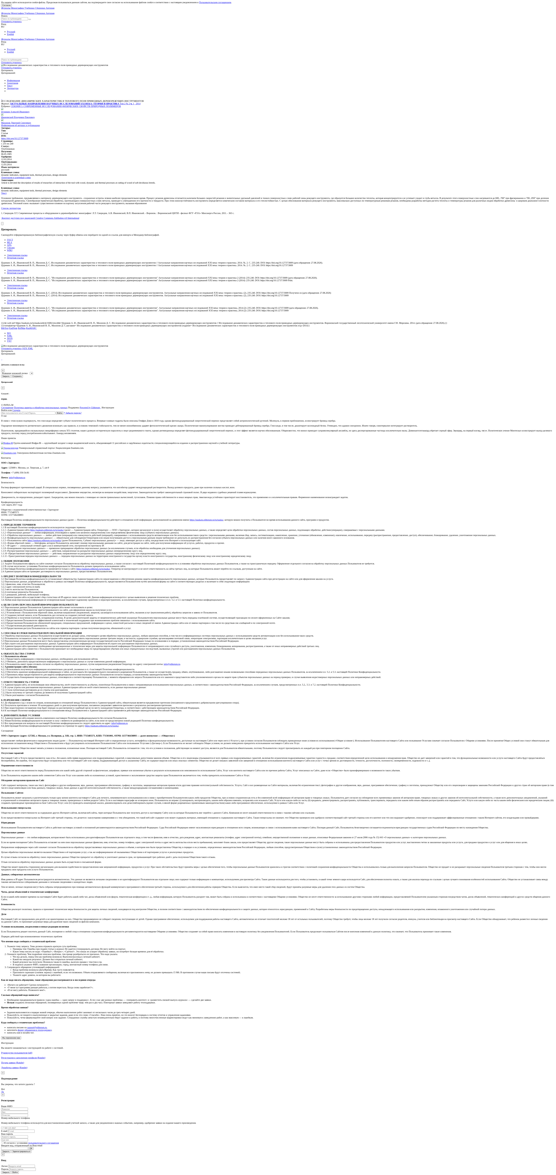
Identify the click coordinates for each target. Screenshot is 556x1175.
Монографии (17, 8)
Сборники (40, 8)
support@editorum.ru (37, 1027)
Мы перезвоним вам (11, 1038)
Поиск (4, 16)
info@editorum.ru (17, 477)
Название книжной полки (15, 373)
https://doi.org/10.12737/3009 (14, 138)
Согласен (6, 5)
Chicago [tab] (11, 247)
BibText (5, 328)
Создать (16, 410)
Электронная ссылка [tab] (17, 255)
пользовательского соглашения (43, 1143)
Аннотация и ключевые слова (16, 177)
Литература (12, 88)
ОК (31, 1148)
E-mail (4, 1131)
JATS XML (27, 348)
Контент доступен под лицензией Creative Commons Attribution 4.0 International (40, 218)
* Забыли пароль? (73, 413)
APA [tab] (9, 245)
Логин (4, 1166)
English (10, 34)
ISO (9, 333)
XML (9, 335)
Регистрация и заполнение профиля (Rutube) (23, 1058)
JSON (10, 338)
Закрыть (6, 376)
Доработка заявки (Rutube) (14, 1067)
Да (2, 1092)
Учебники (29, 8)
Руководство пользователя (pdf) (16, 1053)
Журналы (6, 8)
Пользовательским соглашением (215, 2)
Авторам (50, 8)
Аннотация (12, 83)
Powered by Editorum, (90, 407)
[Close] (2, 223)
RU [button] (2, 26)
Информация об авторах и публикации (20, 125)
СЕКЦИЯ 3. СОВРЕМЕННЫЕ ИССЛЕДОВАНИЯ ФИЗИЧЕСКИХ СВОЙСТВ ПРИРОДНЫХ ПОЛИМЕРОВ (66, 106)
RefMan (21, 328)
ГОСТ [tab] (10, 240)
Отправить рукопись (11, 21)
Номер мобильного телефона (15, 1118)
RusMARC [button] (31, 328)
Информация (13, 80)
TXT (9, 341)
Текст (9, 85)
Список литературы (11, 208)
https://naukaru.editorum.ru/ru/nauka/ (206, 520)
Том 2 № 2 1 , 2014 (130, 103)
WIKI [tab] (9, 250)
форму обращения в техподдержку (35, 1030)
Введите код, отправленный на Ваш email (21, 1145)
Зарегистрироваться (21, 1151)
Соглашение (7, 407)
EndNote (13, 328)
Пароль (4, 1169)
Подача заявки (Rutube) (12, 1062)
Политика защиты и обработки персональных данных (40, 407)
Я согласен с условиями (16, 1143)
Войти (59, 413)
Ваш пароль (7, 1134)
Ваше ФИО (6, 1106)
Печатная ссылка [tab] (15, 258)
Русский (11, 31)
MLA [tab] (9, 242)
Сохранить (17, 376)
